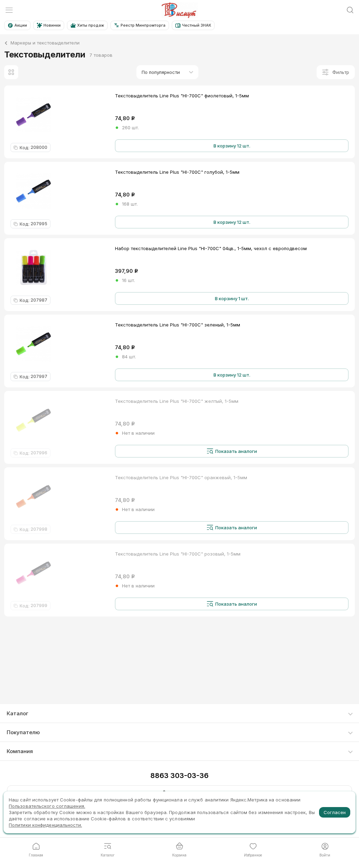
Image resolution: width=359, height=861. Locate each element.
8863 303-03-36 (179, 775)
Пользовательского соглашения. (47, 806)
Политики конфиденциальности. (45, 825)
